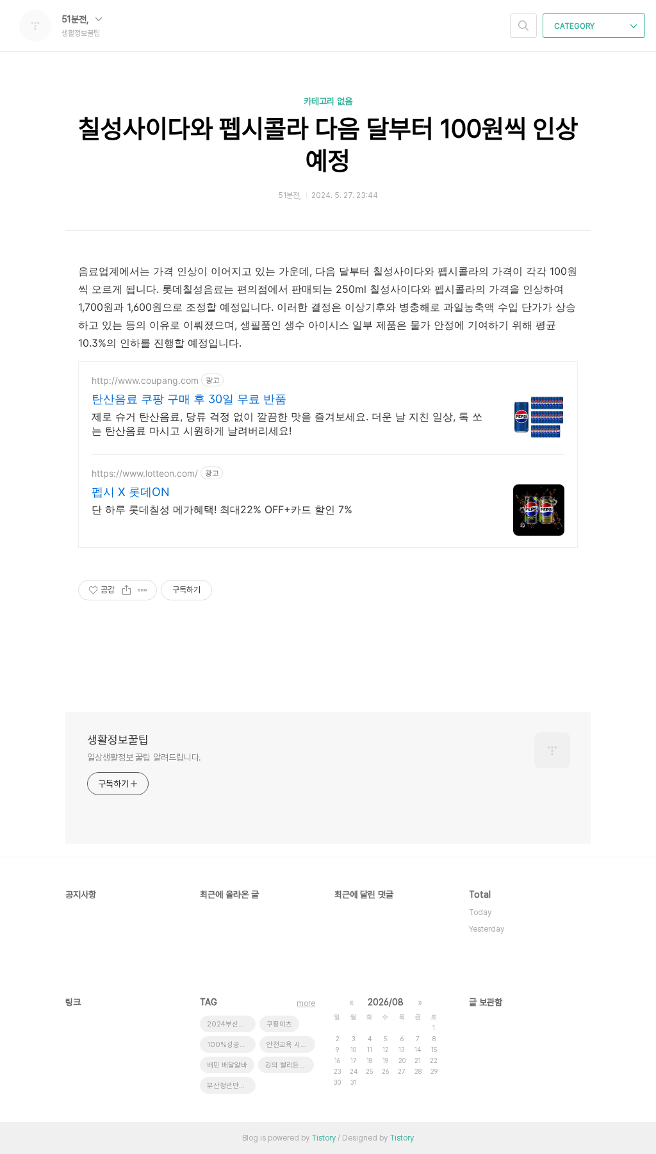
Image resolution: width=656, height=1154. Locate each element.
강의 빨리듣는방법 (289, 1065)
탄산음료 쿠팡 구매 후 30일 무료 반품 (189, 399)
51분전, (77, 19)
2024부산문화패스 (231, 1024)
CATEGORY (575, 26)
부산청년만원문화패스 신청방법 (231, 1086)
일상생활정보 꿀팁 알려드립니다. (144, 757)
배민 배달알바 (227, 1065)
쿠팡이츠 (279, 1024)
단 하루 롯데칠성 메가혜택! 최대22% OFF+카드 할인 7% (222, 509)
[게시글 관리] (143, 590)
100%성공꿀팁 (229, 1045)
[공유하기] (127, 590)
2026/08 (386, 1002)
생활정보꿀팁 (118, 739)
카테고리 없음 (328, 101)
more (306, 1003)
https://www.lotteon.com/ (145, 473)
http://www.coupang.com (145, 380)
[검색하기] (523, 25)
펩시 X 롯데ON (131, 492)
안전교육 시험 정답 (290, 1045)
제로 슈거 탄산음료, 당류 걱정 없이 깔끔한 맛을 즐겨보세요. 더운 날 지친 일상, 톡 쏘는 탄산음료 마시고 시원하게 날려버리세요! (287, 423)
